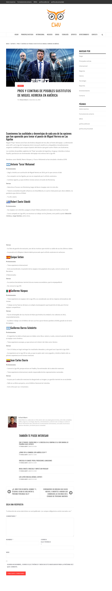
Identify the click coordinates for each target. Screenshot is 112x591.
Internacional (40, 34)
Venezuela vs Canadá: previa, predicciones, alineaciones (35, 461)
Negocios (49, 34)
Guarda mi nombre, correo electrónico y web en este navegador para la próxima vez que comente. (40, 565)
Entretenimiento (84, 34)
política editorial (44, 2)
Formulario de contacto (24, 2)
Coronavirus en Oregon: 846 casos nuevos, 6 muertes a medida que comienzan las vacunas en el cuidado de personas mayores (55, 492)
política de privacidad (57, 2)
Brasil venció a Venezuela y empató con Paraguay (33, 469)
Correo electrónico (45, 542)
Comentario (11, 516)
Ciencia (57, 34)
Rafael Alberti (24, 100)
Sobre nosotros (10, 2)
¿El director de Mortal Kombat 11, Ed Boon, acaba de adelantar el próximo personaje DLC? (24, 491)
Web (7, 552)
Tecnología (65, 34)
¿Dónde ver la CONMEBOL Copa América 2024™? (33, 452)
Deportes (74, 34)
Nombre (9, 540)
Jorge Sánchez (17, 216)
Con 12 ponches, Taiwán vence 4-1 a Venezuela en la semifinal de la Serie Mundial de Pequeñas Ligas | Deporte (43, 443)
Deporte (20, 86)
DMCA (35, 2)
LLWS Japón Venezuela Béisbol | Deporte (30, 477)
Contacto (94, 34)
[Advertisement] (40, 118)
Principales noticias (27, 34)
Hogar (16, 34)
